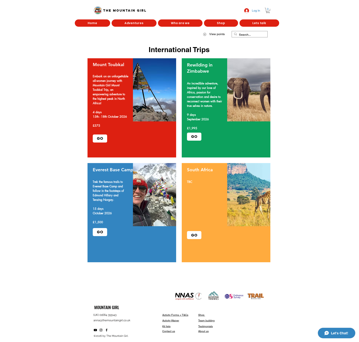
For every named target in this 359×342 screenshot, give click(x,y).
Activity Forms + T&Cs (175, 314)
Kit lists (166, 326)
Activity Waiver (170, 320)
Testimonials (205, 326)
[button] (268, 10)
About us (203, 331)
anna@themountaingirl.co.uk (111, 320)
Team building (206, 320)
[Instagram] (101, 330)
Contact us (168, 331)
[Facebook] (106, 330)
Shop (201, 314)
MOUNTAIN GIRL (106, 307)
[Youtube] (95, 330)
